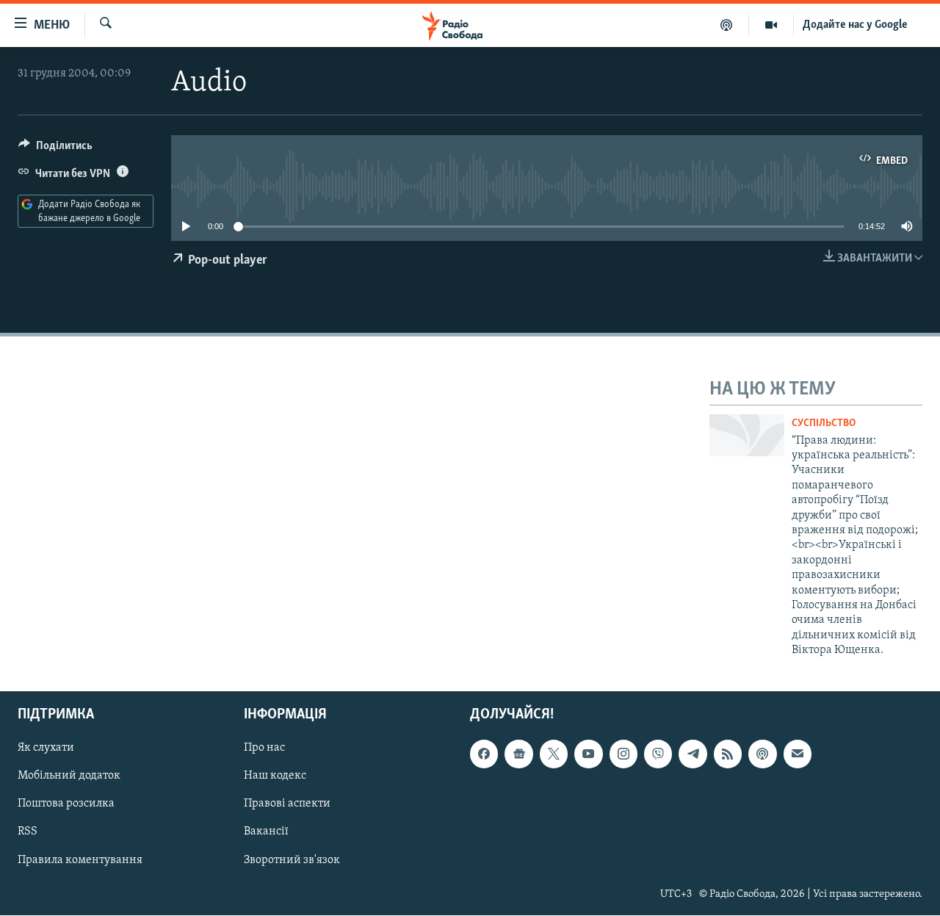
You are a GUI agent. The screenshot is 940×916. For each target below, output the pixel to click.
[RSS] (728, 754)
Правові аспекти (287, 804)
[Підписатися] (797, 754)
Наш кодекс (275, 776)
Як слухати (46, 748)
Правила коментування (80, 860)
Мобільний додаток (69, 776)
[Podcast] (762, 754)
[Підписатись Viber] (658, 754)
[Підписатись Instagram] (623, 754)
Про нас (264, 748)
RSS (27, 832)
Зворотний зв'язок (292, 860)
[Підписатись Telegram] (692, 754)
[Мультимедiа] (771, 25)
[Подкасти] (726, 25)
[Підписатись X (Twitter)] (554, 754)
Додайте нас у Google (855, 25)
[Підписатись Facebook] (484, 754)
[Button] (55, 149)
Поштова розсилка (66, 804)
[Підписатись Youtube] (588, 754)
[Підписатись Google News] (518, 754)
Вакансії (266, 832)
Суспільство (824, 423)
